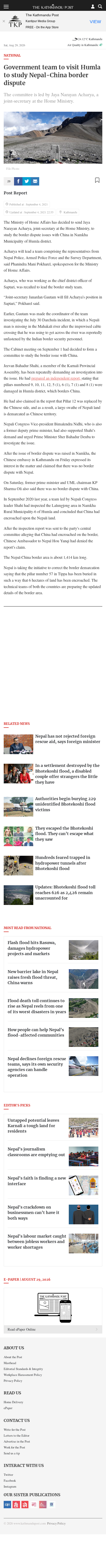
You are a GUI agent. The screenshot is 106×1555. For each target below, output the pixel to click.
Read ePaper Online (21, 1329)
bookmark (97, 180)
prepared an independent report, (56, 378)
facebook (18, 181)
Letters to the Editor (16, 1435)
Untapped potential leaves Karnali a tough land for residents (33, 1126)
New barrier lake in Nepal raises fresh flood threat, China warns (33, 977)
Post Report (15, 193)
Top (100, 1537)
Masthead (10, 1363)
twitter (26, 181)
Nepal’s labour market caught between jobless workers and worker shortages (37, 1241)
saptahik (16, 1504)
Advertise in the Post (17, 1441)
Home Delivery (13, 1402)
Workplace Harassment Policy (23, 1374)
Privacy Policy (13, 1380)
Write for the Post (15, 1429)
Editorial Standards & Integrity (23, 1369)
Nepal (25, 1504)
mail (35, 181)
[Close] (3, 21)
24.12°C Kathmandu (90, 39)
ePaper (8, 1408)
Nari (34, 1504)
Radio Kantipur (43, 1504)
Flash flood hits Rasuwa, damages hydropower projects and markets (32, 948)
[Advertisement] (53, 665)
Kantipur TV (51, 1504)
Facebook (10, 1480)
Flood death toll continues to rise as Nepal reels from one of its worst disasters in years (37, 1006)
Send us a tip (12, 1453)
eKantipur (7, 1504)
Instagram (10, 1486)
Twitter (8, 1474)
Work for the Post (14, 1447)
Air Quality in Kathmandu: (84, 45)
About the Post (13, 1357)
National (12, 55)
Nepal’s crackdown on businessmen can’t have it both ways (33, 1212)
